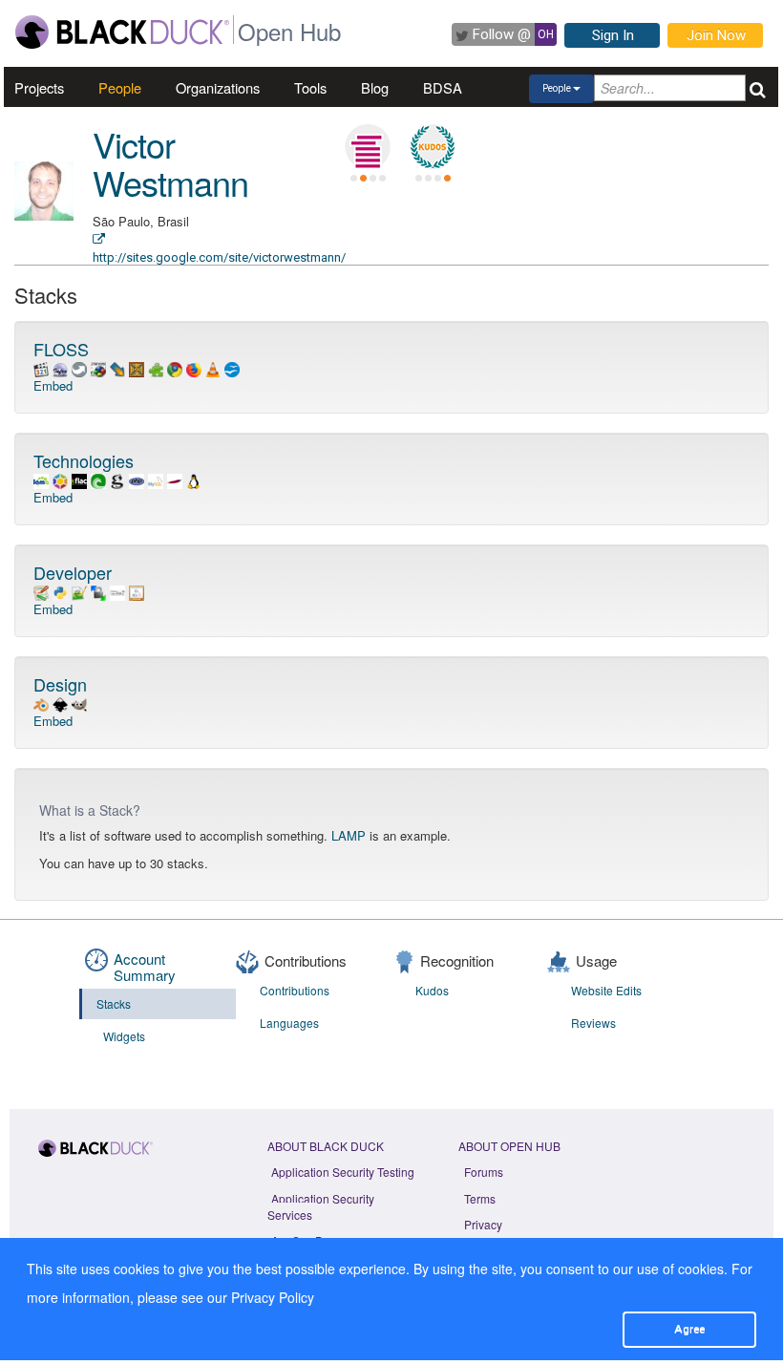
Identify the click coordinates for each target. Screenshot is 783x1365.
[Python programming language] (60, 591)
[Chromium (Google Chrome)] (174, 367)
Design (60, 684)
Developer (72, 572)
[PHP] (136, 479)
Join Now (716, 35)
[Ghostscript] (117, 479)
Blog (375, 87)
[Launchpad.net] (60, 479)
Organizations (218, 87)
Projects (39, 87)
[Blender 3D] (41, 702)
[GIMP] (79, 702)
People (119, 87)
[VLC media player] (213, 367)
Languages (289, 1022)
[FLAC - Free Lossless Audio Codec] (79, 479)
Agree (689, 1328)
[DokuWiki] (41, 591)
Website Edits (606, 990)
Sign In (613, 35)
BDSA (442, 87)
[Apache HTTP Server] (174, 479)
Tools (310, 87)
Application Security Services (320, 1206)
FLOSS (61, 348)
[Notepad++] (79, 591)
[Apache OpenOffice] (232, 367)
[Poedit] (136, 591)
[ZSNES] (98, 367)
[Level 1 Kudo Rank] (432, 147)
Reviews (593, 1022)
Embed (53, 385)
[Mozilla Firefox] (193, 367)
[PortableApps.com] (79, 367)
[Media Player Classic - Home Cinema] (41, 367)
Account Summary (145, 967)
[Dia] (117, 591)
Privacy (483, 1224)
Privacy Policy (272, 1297)
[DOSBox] (136, 367)
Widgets (124, 1036)
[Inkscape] (60, 702)
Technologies (83, 460)
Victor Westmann (170, 162)
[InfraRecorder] (60, 367)
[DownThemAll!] (117, 367)
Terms (480, 1198)
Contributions (294, 990)
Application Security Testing (342, 1171)
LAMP (348, 835)
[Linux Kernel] (193, 479)
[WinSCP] (98, 591)
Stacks (113, 1003)
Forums (483, 1171)
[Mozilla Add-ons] (155, 367)
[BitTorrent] (98, 479)
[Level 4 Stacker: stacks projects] (368, 147)
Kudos (432, 990)
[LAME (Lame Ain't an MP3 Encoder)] (41, 479)
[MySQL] (155, 479)
